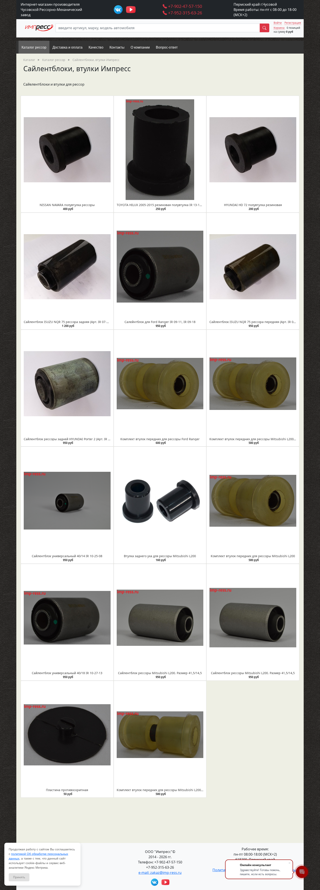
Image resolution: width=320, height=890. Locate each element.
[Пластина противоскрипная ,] (67, 734)
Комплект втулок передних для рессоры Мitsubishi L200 (253, 556)
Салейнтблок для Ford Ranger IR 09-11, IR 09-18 (160, 322)
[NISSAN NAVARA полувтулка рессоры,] (67, 149)
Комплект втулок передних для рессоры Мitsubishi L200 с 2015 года (260, 439)
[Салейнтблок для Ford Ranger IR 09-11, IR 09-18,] (160, 266)
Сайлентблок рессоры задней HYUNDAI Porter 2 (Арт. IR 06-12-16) (72, 439)
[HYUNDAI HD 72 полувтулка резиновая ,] (252, 149)
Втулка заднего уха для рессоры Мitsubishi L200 (160, 556)
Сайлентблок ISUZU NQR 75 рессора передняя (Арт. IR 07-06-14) (257, 322)
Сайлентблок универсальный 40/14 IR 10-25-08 (67, 556)
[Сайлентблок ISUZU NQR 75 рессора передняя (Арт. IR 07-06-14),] (252, 266)
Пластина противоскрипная (67, 790)
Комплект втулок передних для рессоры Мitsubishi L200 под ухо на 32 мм (172, 790)
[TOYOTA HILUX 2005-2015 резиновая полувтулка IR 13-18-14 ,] (160, 149)
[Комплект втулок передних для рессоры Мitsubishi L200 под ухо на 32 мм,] (160, 734)
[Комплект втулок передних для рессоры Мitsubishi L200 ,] (252, 500)
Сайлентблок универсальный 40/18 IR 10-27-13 (67, 673)
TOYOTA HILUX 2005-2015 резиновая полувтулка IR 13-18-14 (161, 205)
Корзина (279, 28)
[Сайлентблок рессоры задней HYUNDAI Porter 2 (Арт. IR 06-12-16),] (67, 383)
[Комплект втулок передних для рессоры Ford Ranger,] (160, 383)
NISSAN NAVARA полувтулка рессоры (67, 205)
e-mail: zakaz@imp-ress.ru (160, 872)
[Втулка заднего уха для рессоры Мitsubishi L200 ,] (160, 500)
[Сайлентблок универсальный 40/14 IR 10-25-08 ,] (67, 500)
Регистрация (293, 23)
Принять (19, 877)
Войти (278, 23)
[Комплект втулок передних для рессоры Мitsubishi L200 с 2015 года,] (252, 383)
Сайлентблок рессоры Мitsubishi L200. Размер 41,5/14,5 (160, 673)
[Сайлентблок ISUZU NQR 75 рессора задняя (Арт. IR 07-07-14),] (67, 266)
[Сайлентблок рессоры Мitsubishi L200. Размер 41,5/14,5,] (160, 617)
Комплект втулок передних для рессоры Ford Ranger (160, 439)
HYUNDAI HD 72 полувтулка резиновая (253, 205)
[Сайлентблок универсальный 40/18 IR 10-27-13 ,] (67, 617)
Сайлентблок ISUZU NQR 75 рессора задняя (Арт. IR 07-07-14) (69, 322)
